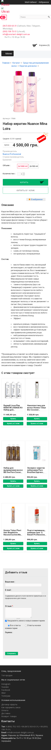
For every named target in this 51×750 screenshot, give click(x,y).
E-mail (8, 590)
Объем (6, 165)
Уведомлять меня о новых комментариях (26, 621)
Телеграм (5, 696)
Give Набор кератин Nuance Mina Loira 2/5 (8, 635)
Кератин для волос (28, 66)
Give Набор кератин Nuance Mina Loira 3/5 (11, 635)
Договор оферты (9, 704)
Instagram (5, 684)
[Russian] (5, 2)
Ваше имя (10, 582)
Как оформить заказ (10, 707)
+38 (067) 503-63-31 (29, 726)
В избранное (37, 199)
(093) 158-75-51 (10, 31)
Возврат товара (8, 716)
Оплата (4, 710)
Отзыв (9, 606)
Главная (6, 63)
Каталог (16, 63)
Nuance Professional (12, 154)
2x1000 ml (22, 166)
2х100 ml (34, 166)
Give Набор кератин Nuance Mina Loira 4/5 (13, 635)
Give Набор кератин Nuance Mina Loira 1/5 (6, 635)
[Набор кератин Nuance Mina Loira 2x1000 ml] (25, 113)
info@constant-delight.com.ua (16, 34)
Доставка (5, 713)
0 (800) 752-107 (13, 726)
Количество (9, 173)
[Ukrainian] (5, 9)
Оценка (8, 632)
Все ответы (15, 625)
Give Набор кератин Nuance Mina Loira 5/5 (15, 635)
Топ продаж (7, 675)
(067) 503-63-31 (10, 26)
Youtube (5, 687)
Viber (3, 693)
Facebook (5, 690)
